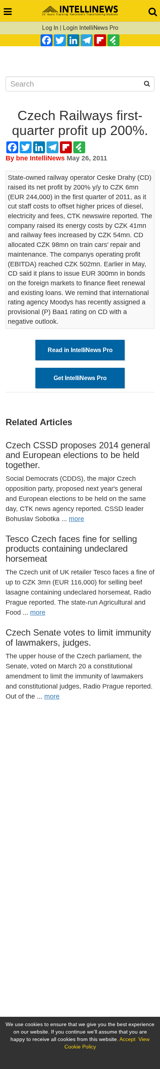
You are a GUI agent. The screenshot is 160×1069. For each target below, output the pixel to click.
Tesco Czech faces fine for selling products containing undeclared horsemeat (71, 549)
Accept (127, 1039)
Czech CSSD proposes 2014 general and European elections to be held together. (78, 455)
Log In (50, 27)
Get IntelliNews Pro (80, 378)
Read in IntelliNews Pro (80, 350)
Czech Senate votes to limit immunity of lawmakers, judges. (78, 637)
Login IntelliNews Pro (90, 27)
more (76, 519)
